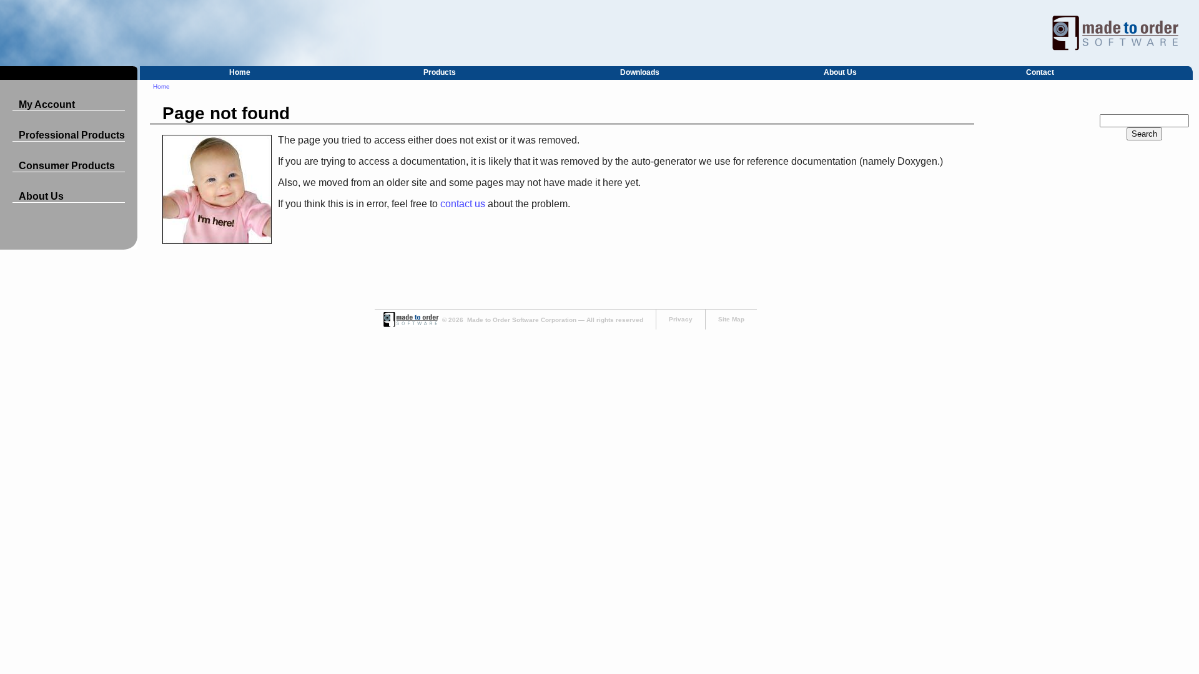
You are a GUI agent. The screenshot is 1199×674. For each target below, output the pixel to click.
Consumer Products (67, 165)
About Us (840, 72)
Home (239, 72)
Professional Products (72, 135)
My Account (47, 104)
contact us (462, 203)
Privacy (681, 319)
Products (439, 72)
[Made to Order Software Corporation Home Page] (599, 33)
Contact (1040, 72)
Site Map (731, 319)
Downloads (639, 72)
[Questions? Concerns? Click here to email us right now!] (410, 324)
